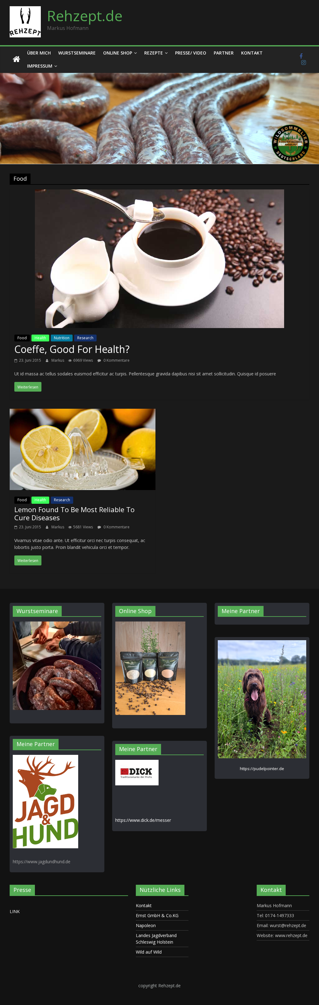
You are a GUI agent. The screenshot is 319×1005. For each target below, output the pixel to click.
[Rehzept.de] (16, 59)
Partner (224, 53)
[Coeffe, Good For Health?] (159, 194)
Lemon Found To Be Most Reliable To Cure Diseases (74, 513)
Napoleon (146, 925)
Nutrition (61, 338)
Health (40, 338)
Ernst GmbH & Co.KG (157, 915)
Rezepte (153, 53)
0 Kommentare (116, 360)
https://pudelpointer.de (262, 768)
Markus (58, 360)
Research (85, 338)
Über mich (39, 53)
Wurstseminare (77, 53)
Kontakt (252, 53)
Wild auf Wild (149, 952)
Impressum (39, 66)
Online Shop (117, 53)
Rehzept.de (84, 15)
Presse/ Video (190, 53)
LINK (15, 911)
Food (22, 338)
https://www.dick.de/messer (143, 820)
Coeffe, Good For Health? (72, 349)
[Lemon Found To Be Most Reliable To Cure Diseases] (83, 413)
